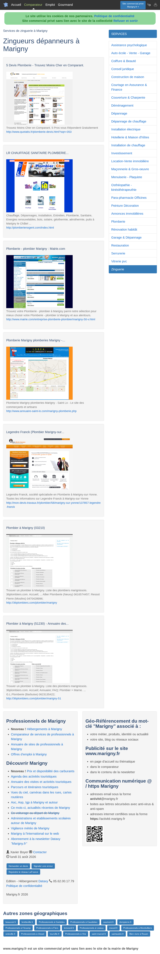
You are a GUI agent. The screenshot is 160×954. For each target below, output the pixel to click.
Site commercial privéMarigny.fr (133, 5)
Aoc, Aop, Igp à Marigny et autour (34, 802)
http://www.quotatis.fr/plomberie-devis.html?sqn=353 (39, 131)
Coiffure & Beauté (123, 61)
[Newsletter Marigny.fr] (149, 4)
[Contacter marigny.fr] (155, 4)
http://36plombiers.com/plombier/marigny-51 (33, 698)
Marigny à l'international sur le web (35, 833)
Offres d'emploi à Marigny (29, 754)
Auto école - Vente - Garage (130, 53)
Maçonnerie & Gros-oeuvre (130, 169)
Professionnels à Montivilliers (137, 928)
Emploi (50, 4)
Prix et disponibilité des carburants (50, 771)
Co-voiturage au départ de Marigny (35, 813)
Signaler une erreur (43, 866)
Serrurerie (118, 253)
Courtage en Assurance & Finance (129, 87)
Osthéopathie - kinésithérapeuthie (123, 187)
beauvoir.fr (10, 922)
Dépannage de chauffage (128, 121)
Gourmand (65, 4)
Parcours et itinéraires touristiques (34, 787)
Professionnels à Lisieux (92, 928)
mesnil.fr (113, 928)
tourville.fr (55, 934)
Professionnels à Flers (47, 928)
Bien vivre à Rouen (138, 934)
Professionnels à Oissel (32, 934)
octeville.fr (10, 934)
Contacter (40, 852)
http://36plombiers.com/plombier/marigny (31, 602)
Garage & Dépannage (126, 237)
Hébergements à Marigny (44, 729)
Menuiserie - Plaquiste (126, 177)
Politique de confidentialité (114, 16)
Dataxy (43, 881)
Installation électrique (125, 129)
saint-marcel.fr (99, 934)
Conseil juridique (122, 69)
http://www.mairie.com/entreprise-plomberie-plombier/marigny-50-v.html (50, 319)
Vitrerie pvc (119, 261)
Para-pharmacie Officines (129, 197)
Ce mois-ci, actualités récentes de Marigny (40, 807)
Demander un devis (18, 866)
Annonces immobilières (127, 213)
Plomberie (118, 221)
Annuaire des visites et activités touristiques (41, 781)
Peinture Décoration (125, 205)
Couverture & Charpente (128, 97)
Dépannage (119, 113)
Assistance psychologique (129, 45)
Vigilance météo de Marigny (30, 828)
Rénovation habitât (124, 229)
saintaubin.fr (118, 934)
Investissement (121, 153)
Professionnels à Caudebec (84, 922)
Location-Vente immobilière (130, 161)
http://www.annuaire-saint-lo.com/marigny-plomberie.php (41, 411)
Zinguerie (117, 269)
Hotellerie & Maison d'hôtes (130, 137)
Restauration (120, 245)
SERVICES (119, 34)
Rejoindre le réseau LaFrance (23, 872)
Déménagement (122, 105)
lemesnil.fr (69, 928)
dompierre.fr (125, 922)
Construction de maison (127, 77)
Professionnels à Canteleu (52, 922)
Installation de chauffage (128, 145)
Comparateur (33, 4)
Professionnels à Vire (75, 934)
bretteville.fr (27, 922)
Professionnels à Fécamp (18, 928)
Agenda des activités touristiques (34, 776)
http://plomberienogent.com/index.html (30, 227)
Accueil (16, 4)
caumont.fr (108, 922)
